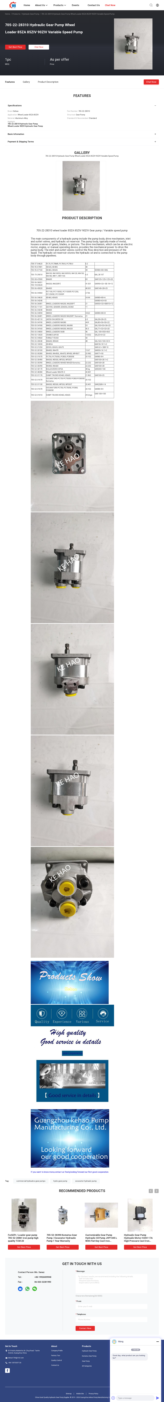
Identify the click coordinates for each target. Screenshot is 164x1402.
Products (16, 14)
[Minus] (157, 1341)
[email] (20, 1289)
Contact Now (85, 1328)
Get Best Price (15, 47)
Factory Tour (55, 1355)
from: (79, 1301)
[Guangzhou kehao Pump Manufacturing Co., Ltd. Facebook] (7, 1370)
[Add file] (113, 1398)
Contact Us (55, 1365)
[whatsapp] (27, 1289)
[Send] (158, 1398)
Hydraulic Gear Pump (30, 14)
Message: (81, 1271)
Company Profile (57, 1351)
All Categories (87, 1366)
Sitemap (68, 1394)
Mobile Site (80, 1394)
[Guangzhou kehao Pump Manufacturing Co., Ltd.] (12, 5)
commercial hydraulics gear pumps (30, 1181)
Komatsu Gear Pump (89, 1356)
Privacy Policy (93, 1394)
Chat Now (38, 47)
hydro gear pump (60, 1181)
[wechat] (34, 1289)
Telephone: (81, 1314)
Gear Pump (86, 1361)
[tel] (41, 1289)
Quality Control (56, 1360)
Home (7, 14)
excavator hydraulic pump (86, 1181)
